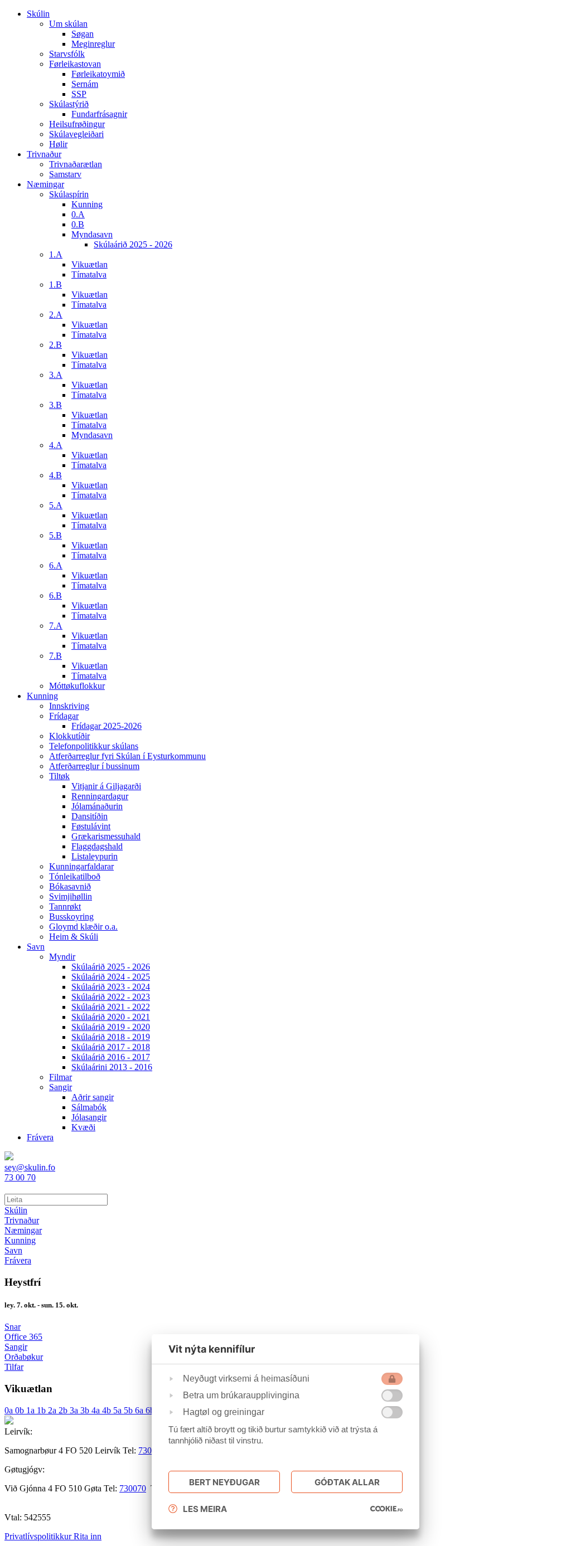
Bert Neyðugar (224, 1482)
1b (42, 1410)
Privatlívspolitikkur (39, 1536)
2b (64, 1410)
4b (107, 1410)
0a (9, 1410)
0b (20, 1410)
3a (75, 1410)
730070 (132, 1488)
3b (85, 1410)
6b (151, 1410)
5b (129, 1410)
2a (53, 1410)
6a (140, 1410)
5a (118, 1410)
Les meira (205, 1509)
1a (31, 1410)
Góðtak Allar (347, 1482)
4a (96, 1410)
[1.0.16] (386, 1508)
